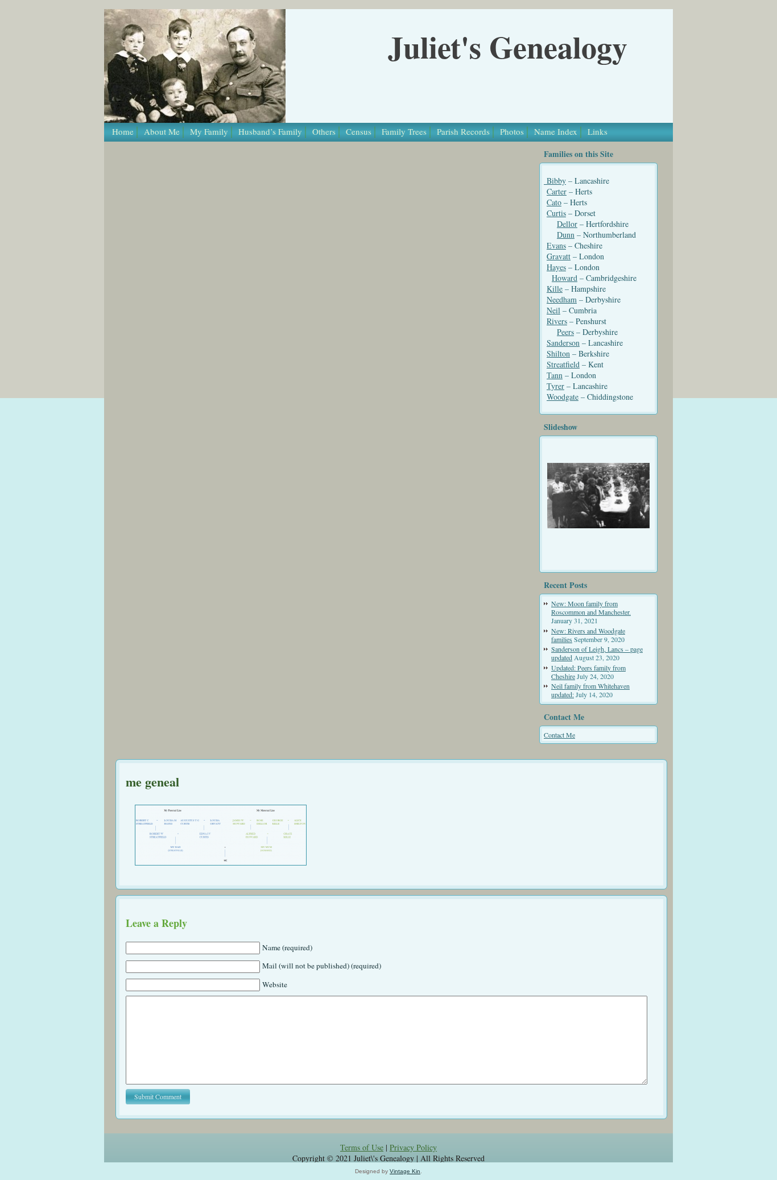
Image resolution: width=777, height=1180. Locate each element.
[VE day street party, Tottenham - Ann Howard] (598, 495)
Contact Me (559, 734)
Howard (564, 277)
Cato (554, 202)
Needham (562, 299)
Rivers (557, 321)
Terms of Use (361, 1147)
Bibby (555, 180)
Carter (557, 191)
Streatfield (563, 364)
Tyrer (555, 385)
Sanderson (563, 342)
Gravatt (559, 256)
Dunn (566, 234)
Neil (553, 310)
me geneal (152, 781)
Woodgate (562, 396)
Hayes (556, 267)
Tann (555, 375)
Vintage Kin (405, 1171)
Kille (555, 288)
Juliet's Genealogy (507, 46)
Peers (565, 331)
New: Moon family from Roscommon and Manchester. (591, 607)
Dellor (567, 223)
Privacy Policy (413, 1147)
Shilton (558, 353)
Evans (556, 245)
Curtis (556, 213)
